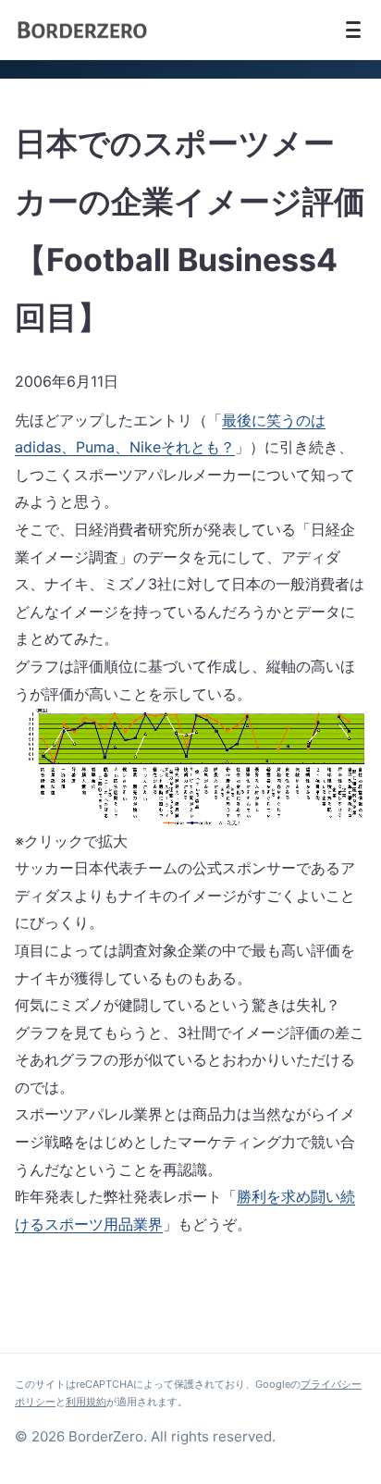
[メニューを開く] (353, 29)
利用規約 (86, 1401)
